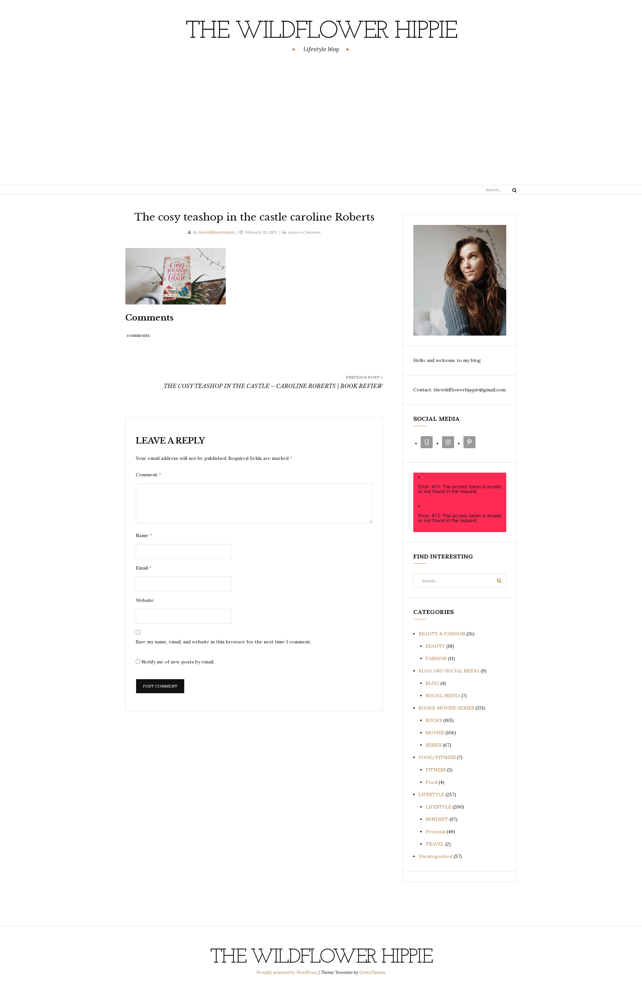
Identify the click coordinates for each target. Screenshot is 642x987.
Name (144, 535)
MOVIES (435, 733)
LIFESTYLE (431, 794)
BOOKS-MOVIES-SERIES (446, 708)
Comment (148, 475)
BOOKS (434, 720)
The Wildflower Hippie (321, 32)
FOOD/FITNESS (437, 757)
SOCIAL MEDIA (443, 696)
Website (145, 600)
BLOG (432, 683)
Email (143, 568)
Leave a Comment (304, 232)
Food (431, 782)
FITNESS (436, 770)
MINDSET (437, 819)
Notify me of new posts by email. (177, 662)
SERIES (434, 745)
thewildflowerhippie (216, 232)
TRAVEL (435, 844)
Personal (435, 832)
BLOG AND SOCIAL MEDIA (449, 671)
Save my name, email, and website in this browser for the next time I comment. (223, 642)
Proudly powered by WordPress (287, 972)
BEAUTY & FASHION (442, 634)
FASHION (436, 658)
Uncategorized (435, 856)
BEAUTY (435, 646)
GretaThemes (372, 972)
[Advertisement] (321, 120)
